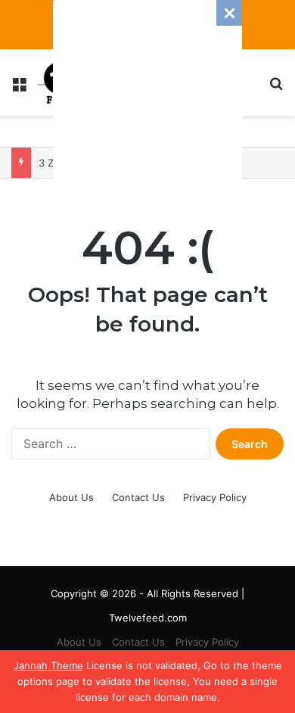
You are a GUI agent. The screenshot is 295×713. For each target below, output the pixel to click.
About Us (71, 497)
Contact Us (138, 497)
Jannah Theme (48, 665)
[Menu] (18, 88)
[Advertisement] (147, 94)
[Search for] (276, 88)
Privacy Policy (215, 497)
